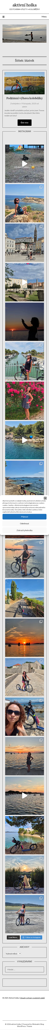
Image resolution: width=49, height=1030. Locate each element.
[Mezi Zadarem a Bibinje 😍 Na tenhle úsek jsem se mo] (24, 835)
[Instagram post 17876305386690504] (24, 164)
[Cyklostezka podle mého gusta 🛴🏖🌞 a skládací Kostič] (24, 598)
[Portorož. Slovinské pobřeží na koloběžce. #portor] (24, 361)
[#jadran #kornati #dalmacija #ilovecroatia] (24, 440)
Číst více (24, 122)
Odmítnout (24, 523)
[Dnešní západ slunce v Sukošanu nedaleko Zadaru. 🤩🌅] (24, 756)
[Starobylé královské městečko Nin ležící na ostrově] (24, 677)
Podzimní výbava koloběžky (24, 98)
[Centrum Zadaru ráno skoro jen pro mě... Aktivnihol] (24, 282)
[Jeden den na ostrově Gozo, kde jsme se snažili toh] (24, 203)
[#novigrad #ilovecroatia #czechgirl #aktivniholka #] (24, 401)
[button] (45, 498)
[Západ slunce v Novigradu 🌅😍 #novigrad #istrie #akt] (24, 322)
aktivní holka (25, 5)
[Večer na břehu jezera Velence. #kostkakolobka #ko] (24, 875)
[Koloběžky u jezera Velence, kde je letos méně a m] (24, 914)
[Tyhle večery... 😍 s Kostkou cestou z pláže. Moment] (24, 559)
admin (24, 106)
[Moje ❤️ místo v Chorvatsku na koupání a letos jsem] (24, 480)
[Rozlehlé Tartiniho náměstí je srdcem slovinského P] (24, 243)
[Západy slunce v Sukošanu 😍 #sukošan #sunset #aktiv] (24, 638)
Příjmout (24, 517)
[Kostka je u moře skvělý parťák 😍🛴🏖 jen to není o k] (24, 717)
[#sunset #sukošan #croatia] (24, 796)
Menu (44, 16)
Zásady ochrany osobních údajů (32, 998)
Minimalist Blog (38, 1024)
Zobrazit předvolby (25, 530)
